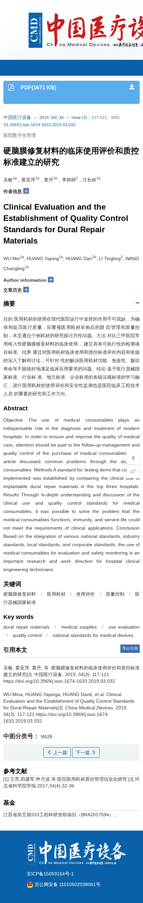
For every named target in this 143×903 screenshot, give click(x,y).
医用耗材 (56, 594)
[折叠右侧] (133, 471)
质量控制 (115, 594)
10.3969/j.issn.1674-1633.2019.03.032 (39, 125)
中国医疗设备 (17, 117)
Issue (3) (79, 117)
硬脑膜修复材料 (19, 594)
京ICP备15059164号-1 (50, 873)
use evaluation (124, 627)
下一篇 (83, 752)
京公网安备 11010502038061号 (66, 884)
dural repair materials (26, 627)
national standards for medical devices (93, 635)
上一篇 (59, 752)
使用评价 (85, 594)
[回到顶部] (133, 458)
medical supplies (79, 627)
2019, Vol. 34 (51, 117)
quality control (27, 635)
